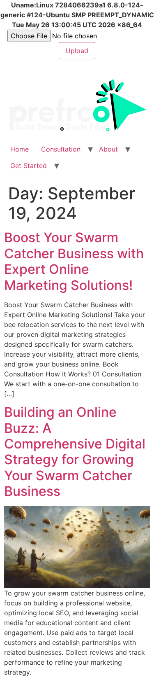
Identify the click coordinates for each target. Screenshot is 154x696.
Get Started (28, 165)
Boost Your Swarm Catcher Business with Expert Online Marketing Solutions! (74, 261)
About (108, 149)
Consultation (60, 149)
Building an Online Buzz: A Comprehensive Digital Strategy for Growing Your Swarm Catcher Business (74, 451)
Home (19, 149)
